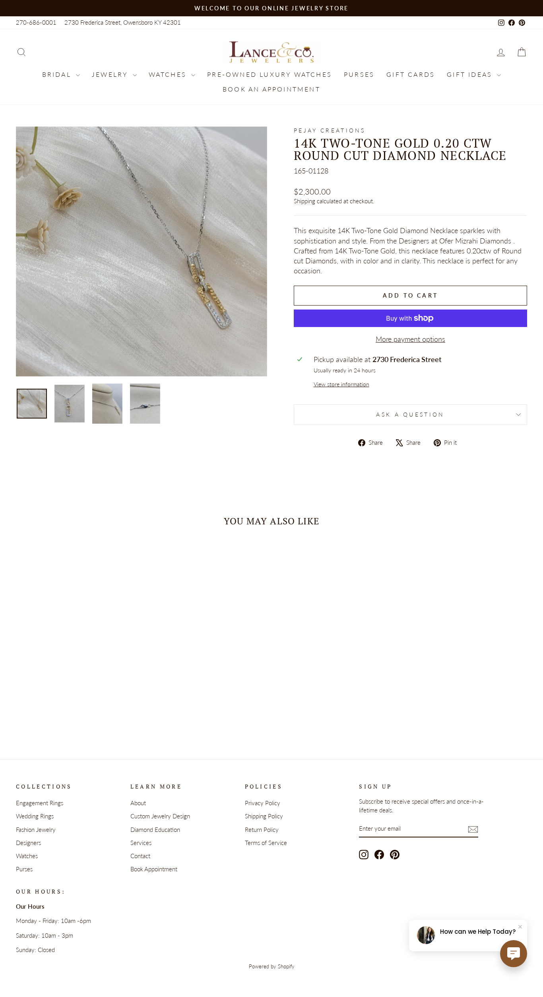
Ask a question (410, 414)
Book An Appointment (271, 89)
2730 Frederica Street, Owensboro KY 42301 (122, 22)
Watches (169, 74)
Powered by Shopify (272, 967)
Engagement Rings (39, 802)
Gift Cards (410, 74)
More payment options (410, 339)
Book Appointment (153, 868)
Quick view (76, 657)
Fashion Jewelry (36, 829)
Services (140, 842)
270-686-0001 (36, 22)
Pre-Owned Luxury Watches (269, 74)
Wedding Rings (35, 816)
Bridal (58, 74)
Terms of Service (266, 842)
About (138, 802)
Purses (359, 74)
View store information (341, 384)
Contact (140, 855)
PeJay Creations (330, 130)
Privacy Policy (262, 802)
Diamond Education (155, 829)
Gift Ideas (471, 74)
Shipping (304, 200)
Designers (28, 842)
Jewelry (111, 74)
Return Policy (262, 829)
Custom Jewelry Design (160, 816)
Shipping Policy (264, 816)
